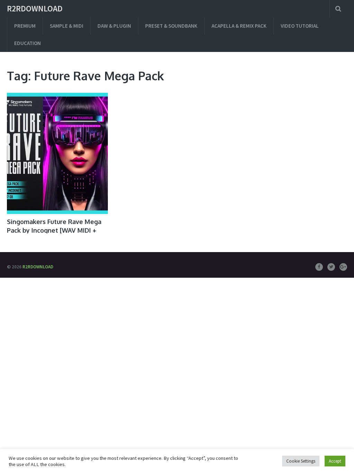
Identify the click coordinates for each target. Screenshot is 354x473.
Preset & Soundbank (171, 26)
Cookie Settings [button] (300, 461)
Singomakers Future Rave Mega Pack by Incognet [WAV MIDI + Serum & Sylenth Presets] (54, 230)
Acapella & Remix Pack (239, 26)
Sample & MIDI (66, 26)
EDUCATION (27, 43)
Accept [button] (335, 461)
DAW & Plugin (114, 26)
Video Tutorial (300, 26)
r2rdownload (35, 9)
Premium (25, 26)
